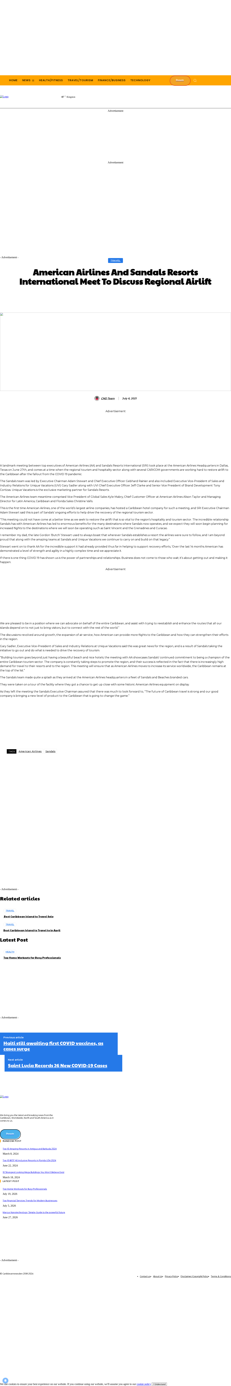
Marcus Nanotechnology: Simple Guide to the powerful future (34, 1212)
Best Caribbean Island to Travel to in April (31, 930)
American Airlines (30, 751)
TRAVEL (115, 260)
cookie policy (144, 1384)
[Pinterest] (62, 762)
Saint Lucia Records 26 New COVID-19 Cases (57, 1065)
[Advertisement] (169, 96)
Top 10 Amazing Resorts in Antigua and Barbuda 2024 (30, 1148)
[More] (168, 296)
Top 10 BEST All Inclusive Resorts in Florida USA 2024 (29, 1160)
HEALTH (10, 952)
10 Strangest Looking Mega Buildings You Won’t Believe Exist (33, 1172)
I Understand (159, 1384)
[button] (195, 80)
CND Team (108, 398)
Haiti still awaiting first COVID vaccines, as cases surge (53, 1045)
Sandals (50, 751)
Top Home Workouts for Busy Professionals (32, 957)
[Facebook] (29, 762)
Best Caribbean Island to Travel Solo (28, 916)
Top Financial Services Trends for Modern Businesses (30, 1200)
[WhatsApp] (51, 762)
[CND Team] (97, 398)
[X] (40, 762)
